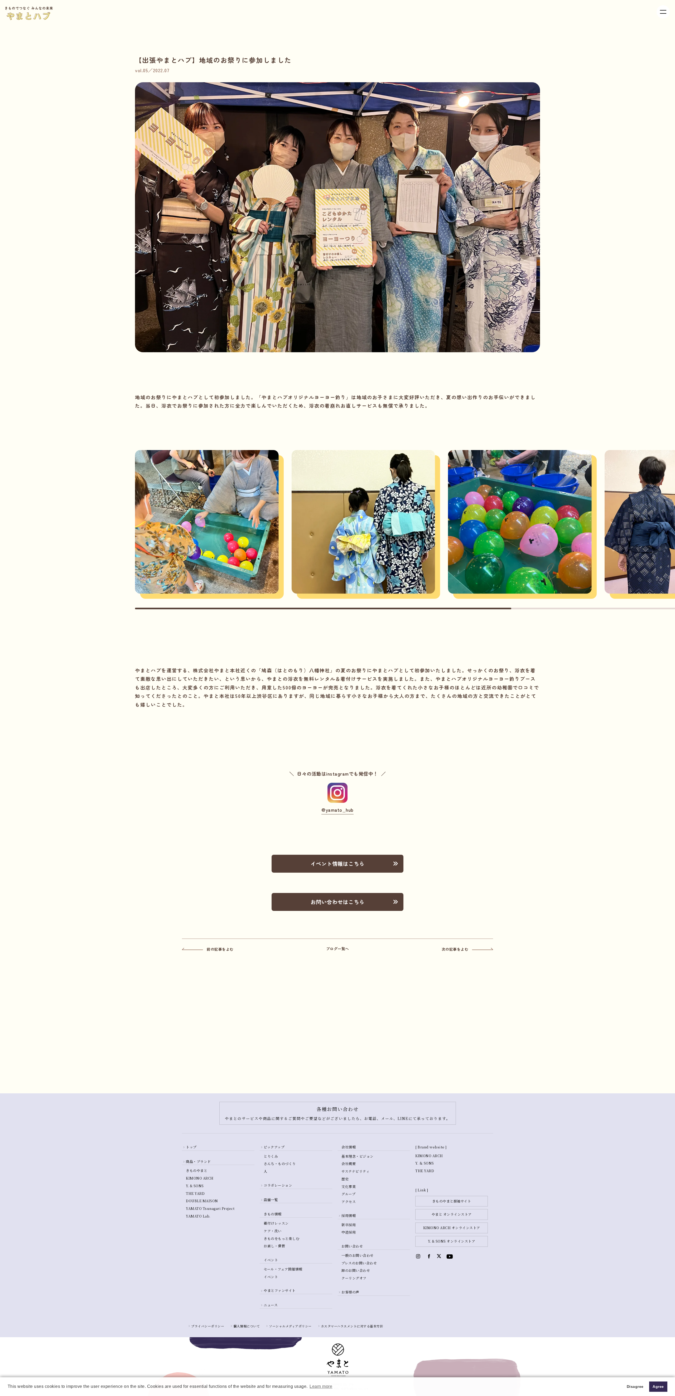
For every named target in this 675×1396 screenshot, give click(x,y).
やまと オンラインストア (452, 1214)
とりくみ (271, 1156)
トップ (191, 1146)
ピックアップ (274, 1146)
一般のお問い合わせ (357, 1255)
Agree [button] (658, 1386)
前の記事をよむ (220, 949)
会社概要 (348, 1163)
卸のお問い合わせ (355, 1270)
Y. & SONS (195, 1185)
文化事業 (348, 1186)
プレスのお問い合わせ (359, 1262)
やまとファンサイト (280, 1290)
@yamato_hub (337, 809)
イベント (271, 1276)
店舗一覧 (271, 1199)
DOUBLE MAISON (202, 1200)
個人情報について (246, 1326)
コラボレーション (278, 1185)
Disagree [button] (635, 1386)
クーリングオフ (354, 1278)
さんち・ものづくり (280, 1163)
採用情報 (348, 1215)
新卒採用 (348, 1224)
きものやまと (196, 1170)
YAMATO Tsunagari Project (210, 1208)
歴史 (345, 1178)
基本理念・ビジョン (357, 1156)
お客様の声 (350, 1291)
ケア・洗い (273, 1230)
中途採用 (348, 1232)
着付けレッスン (276, 1223)
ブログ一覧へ (337, 948)
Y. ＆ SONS (424, 1163)
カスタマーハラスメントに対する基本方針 (352, 1326)
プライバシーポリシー (207, 1326)
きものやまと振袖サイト (451, 1201)
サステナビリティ (355, 1171)
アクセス (348, 1201)
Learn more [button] (321, 1386)
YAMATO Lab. (198, 1216)
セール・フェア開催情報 (283, 1269)
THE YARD (195, 1193)
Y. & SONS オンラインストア (451, 1241)
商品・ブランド (198, 1161)
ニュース (271, 1304)
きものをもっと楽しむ (281, 1238)
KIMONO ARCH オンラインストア (451, 1227)
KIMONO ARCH (200, 1178)
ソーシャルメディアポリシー (290, 1326)
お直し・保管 (274, 1245)
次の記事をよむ (455, 949)
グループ (348, 1193)
